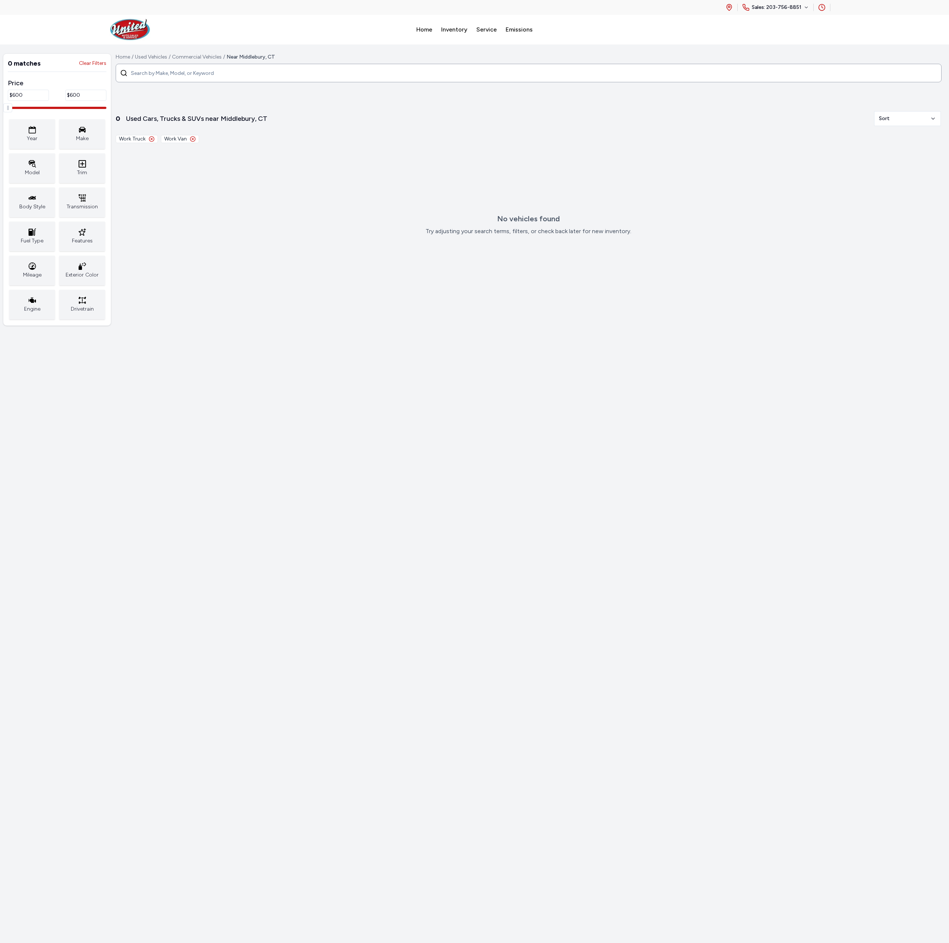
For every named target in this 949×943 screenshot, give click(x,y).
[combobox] (907, 118)
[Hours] (822, 7)
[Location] (729, 7)
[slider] (7, 107)
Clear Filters (92, 63)
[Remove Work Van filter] (193, 139)
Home (123, 57)
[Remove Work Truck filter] (152, 139)
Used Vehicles (151, 57)
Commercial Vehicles (197, 57)
